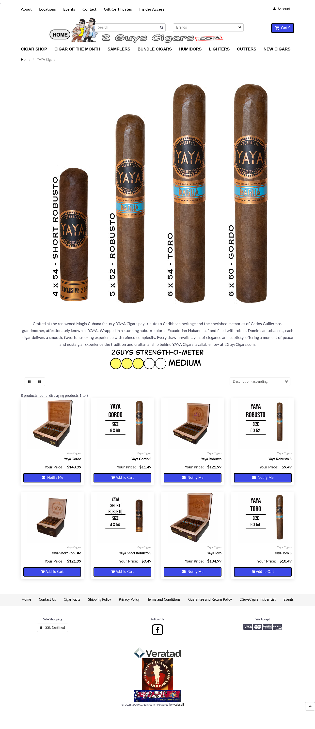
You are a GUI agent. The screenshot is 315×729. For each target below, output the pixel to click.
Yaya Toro (214, 553)
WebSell (178, 704)
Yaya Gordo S (141, 459)
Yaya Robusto (211, 459)
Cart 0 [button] (284, 28)
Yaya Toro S (283, 553)
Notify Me (54, 478)
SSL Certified (53, 628)
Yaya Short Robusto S (135, 553)
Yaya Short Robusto (66, 553)
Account (283, 9)
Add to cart (124, 478)
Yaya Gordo (72, 459)
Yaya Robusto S (280, 459)
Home (25, 60)
